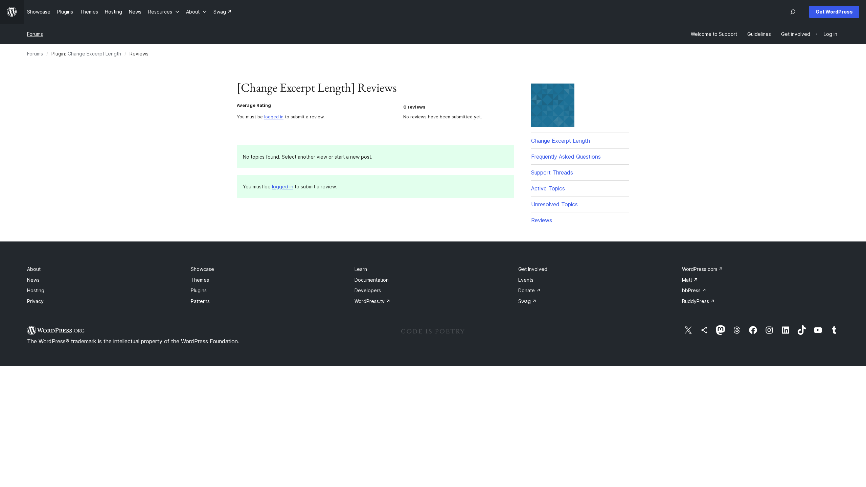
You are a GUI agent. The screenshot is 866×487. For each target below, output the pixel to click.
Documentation (372, 280)
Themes (200, 280)
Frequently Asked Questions (566, 156)
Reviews (541, 220)
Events (525, 280)
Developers (368, 290)
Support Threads (552, 172)
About (34, 269)
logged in (273, 116)
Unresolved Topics (554, 204)
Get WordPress (834, 12)
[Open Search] (792, 12)
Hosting (35, 290)
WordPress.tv (372, 301)
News (33, 280)
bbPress (694, 290)
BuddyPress (698, 301)
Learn (361, 269)
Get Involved (532, 269)
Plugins (199, 290)
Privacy (35, 301)
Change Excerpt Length (94, 53)
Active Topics (548, 188)
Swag (527, 301)
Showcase (202, 269)
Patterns (200, 301)
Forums (35, 34)
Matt (690, 280)
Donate (529, 290)
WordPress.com (702, 269)
